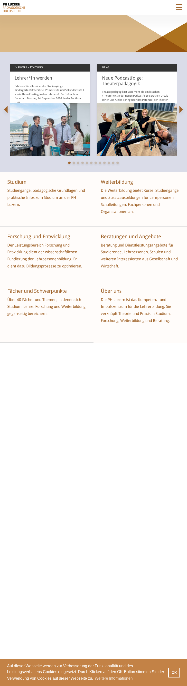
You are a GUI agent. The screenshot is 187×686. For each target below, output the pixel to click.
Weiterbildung (117, 182)
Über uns (111, 291)
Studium (17, 182)
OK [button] (174, 673)
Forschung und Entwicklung (38, 236)
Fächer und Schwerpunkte (37, 291)
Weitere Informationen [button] (114, 678)
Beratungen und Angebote (131, 236)
